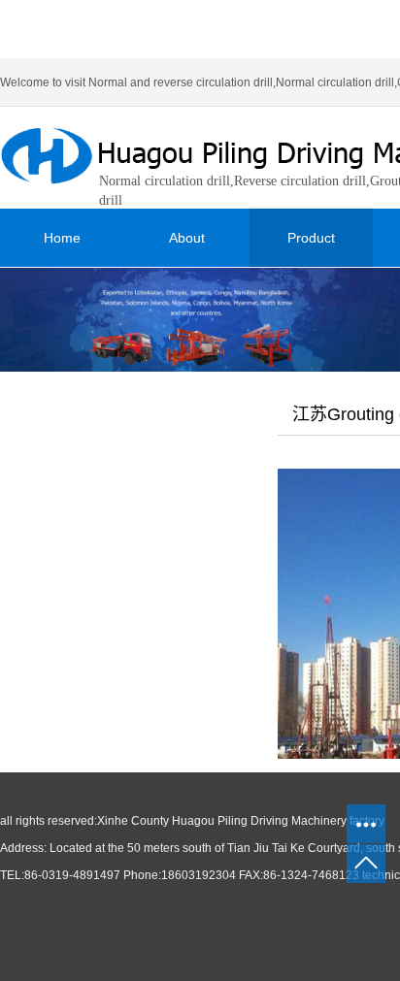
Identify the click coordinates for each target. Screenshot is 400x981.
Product (311, 237)
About (187, 237)
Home (62, 237)
